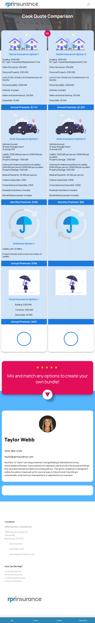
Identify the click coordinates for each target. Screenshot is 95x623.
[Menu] (88, 4)
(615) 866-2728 (13, 451)
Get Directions (16, 543)
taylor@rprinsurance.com (18, 456)
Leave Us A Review (13, 581)
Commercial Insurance (15, 577)
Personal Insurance (13, 574)
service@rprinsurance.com (22, 554)
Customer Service (13, 571)
